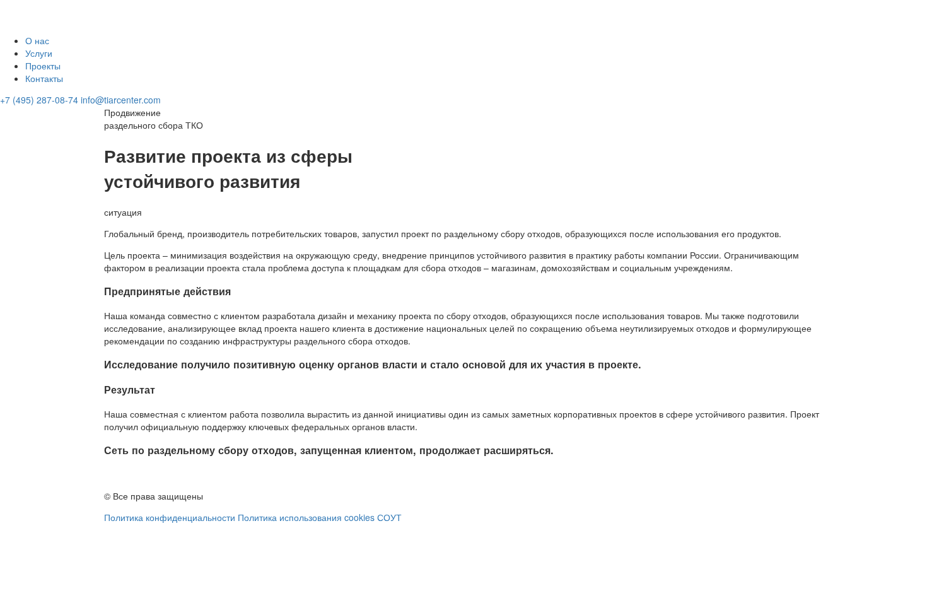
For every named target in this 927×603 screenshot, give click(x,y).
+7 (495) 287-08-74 (39, 99)
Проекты (43, 65)
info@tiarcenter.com (121, 99)
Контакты (44, 78)
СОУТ (389, 517)
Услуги (38, 53)
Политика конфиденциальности (169, 517)
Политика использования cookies (306, 517)
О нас (37, 40)
